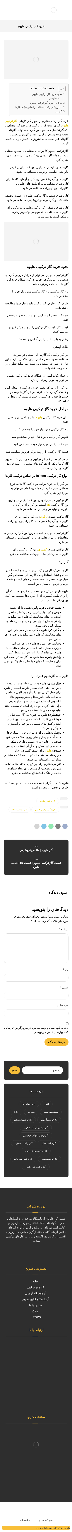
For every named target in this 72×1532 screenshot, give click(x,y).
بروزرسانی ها (29, 1104)
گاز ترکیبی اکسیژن (23, 1119)
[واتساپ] (32, 1252)
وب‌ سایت (62, 1005)
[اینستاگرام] (39, 1252)
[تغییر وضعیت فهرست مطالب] (60, 89)
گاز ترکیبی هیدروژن (23, 1159)
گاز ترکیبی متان (49, 1143)
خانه (35, 1281)
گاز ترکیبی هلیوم (47, 801)
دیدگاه (63, 929)
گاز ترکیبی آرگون (49, 1119)
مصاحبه (31, 1112)
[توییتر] (47, 1252)
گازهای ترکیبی (35, 1287)
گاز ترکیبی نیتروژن (23, 1143)
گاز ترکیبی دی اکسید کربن (36, 1127)
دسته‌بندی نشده (51, 1112)
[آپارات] (17, 1255)
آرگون (43, 516)
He (48, 504)
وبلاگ (15, 1112)
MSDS (37, 1317)
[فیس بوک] (54, 1252)
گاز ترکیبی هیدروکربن (36, 1166)
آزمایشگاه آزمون (35, 1293)
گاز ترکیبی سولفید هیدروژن (35, 1135)
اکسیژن (42, 549)
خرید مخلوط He (19, 809)
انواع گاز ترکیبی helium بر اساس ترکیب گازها (37, 107)
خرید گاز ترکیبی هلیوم (45, 809)
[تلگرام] (25, 1252)
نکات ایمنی (54, 98)
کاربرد (58, 111)
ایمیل (64, 987)
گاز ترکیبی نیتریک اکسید (36, 1151)
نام (65, 969)
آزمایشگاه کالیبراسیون (35, 1299)
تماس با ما (35, 1305)
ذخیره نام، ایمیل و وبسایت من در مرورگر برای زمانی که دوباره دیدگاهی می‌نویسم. (36, 1030)
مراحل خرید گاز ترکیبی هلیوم (46, 102)
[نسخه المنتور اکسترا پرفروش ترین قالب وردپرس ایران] (53, 10)
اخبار (46, 1104)
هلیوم (39, 417)
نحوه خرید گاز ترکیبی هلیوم (47, 94)
